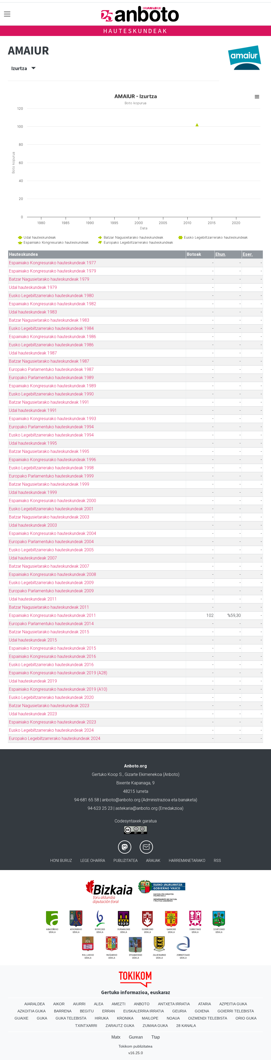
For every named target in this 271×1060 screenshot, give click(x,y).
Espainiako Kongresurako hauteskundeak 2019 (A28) (58, 672)
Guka (42, 1018)
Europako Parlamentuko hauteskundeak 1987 (51, 369)
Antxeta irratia (174, 1004)
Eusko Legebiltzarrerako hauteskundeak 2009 (51, 582)
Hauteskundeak (135, 31)
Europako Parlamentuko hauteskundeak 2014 (51, 623)
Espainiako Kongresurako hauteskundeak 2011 (52, 615)
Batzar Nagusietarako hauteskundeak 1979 (49, 279)
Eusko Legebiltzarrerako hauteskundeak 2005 (51, 549)
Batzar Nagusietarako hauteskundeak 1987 (49, 361)
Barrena (62, 1011)
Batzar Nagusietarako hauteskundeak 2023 (49, 705)
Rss (217, 860)
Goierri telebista (236, 1011)
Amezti (118, 1004)
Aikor (59, 1004)
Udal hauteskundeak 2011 (33, 599)
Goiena (202, 1011)
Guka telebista (71, 1018)
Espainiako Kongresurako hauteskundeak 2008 (52, 574)
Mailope (150, 1018)
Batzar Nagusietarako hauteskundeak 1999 (49, 484)
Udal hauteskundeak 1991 (33, 410)
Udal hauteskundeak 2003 (33, 525)
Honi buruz (61, 860)
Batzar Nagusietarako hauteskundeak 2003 (49, 517)
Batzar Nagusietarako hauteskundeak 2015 (49, 631)
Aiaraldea (34, 1004)
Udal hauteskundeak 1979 (33, 287)
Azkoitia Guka (31, 1011)
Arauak (153, 860)
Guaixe (21, 1018)
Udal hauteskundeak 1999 (33, 492)
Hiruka (102, 1018)
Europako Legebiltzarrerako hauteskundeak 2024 (54, 738)
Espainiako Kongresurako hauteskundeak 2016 (52, 656)
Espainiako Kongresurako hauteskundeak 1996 (52, 459)
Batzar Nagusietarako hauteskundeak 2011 (49, 607)
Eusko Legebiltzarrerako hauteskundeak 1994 (51, 435)
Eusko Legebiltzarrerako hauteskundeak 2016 (51, 664)
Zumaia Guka (155, 1025)
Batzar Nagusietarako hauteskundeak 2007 (49, 566)
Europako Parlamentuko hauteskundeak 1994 (51, 426)
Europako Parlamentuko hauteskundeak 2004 (51, 541)
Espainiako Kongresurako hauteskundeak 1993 (52, 418)
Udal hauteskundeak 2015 (33, 640)
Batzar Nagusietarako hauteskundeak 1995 (49, 451)
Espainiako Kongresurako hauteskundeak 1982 (52, 303)
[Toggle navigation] (7, 14)
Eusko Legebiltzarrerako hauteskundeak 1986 (51, 344)
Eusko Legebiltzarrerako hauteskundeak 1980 (51, 295)
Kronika (125, 1018)
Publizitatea (126, 860)
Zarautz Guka (120, 1025)
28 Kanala (186, 1025)
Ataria (204, 1004)
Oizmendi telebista (207, 1018)
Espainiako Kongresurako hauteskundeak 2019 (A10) (58, 689)
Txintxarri (86, 1025)
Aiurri (79, 1004)
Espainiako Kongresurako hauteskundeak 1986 (52, 336)
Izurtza (21, 68)
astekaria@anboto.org (136, 808)
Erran (108, 1011)
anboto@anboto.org (121, 799)
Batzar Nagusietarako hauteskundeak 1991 (49, 402)
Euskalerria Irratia (143, 1011)
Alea (98, 1004)
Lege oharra (92, 860)
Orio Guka (246, 1018)
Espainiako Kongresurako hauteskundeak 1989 (52, 385)
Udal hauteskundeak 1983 (33, 312)
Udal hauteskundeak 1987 (33, 353)
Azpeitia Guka (233, 1004)
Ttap (155, 1037)
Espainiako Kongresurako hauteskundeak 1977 (52, 262)
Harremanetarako (187, 860)
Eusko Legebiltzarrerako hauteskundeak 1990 (51, 394)
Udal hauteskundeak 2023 (33, 713)
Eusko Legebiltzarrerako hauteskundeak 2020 (51, 697)
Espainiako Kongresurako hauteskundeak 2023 (52, 722)
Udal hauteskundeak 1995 (33, 443)
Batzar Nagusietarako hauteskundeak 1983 (49, 320)
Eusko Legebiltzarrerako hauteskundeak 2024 (51, 730)
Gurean (136, 1037)
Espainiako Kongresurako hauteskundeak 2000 (52, 500)
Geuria (179, 1011)
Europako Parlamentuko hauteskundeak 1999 (51, 476)
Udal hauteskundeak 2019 (33, 681)
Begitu (87, 1011)
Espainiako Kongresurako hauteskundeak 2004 (52, 533)
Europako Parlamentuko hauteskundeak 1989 (51, 377)
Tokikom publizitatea (135, 1046)
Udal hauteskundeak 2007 (33, 558)
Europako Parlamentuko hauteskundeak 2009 (51, 590)
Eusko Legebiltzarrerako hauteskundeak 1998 (51, 467)
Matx (115, 1037)
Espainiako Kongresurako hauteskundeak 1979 (52, 271)
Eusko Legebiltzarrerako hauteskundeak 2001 (51, 508)
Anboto (142, 1004)
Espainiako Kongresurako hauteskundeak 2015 (52, 648)
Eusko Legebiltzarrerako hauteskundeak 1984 (51, 328)
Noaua (173, 1018)
